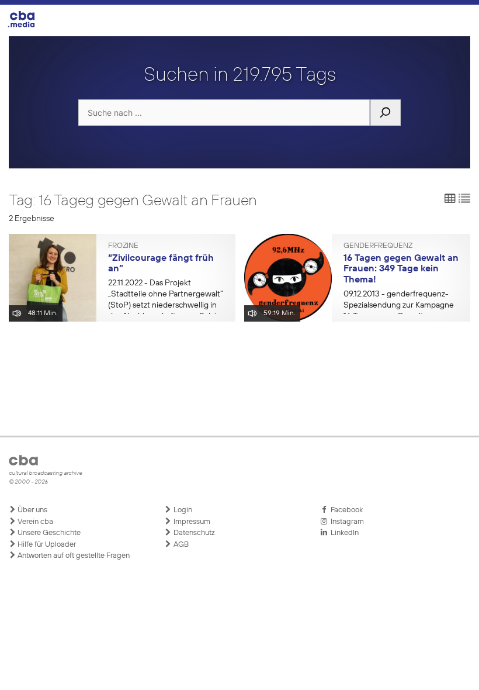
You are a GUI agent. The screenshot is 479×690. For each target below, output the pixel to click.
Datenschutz (193, 533)
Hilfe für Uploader (46, 544)
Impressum (191, 522)
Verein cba (34, 522)
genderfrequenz (377, 246)
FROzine (123, 246)
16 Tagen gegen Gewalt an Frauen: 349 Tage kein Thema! (401, 269)
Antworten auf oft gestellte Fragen (73, 556)
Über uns (31, 510)
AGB (180, 544)
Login (182, 510)
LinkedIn (343, 533)
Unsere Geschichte (48, 533)
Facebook (345, 510)
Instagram (345, 522)
